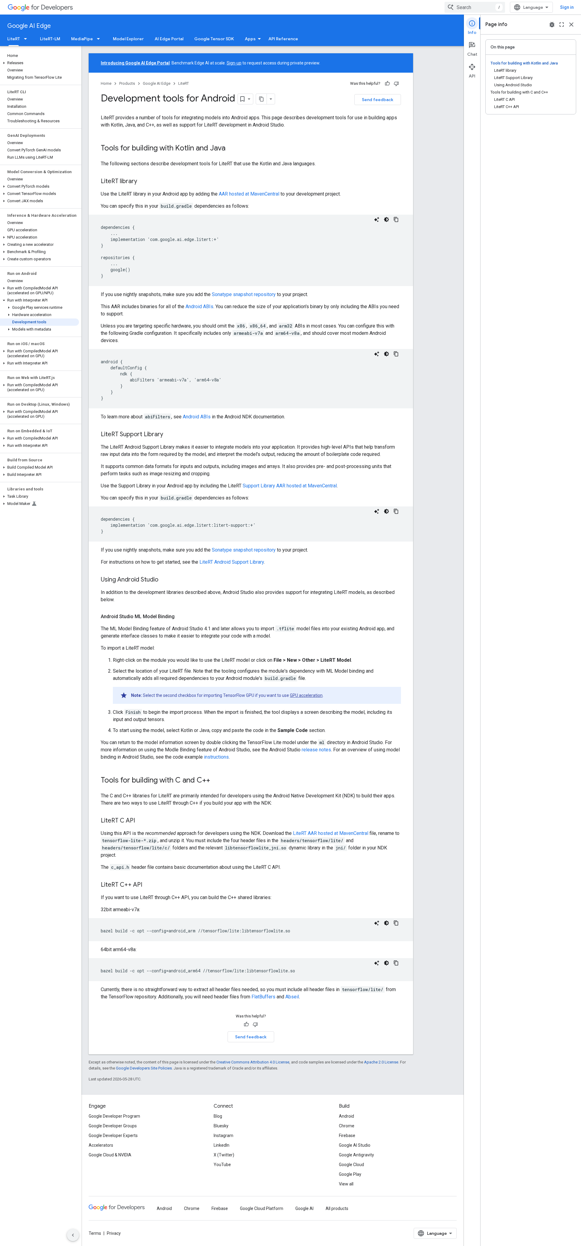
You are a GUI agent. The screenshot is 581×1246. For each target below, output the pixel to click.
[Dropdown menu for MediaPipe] (100, 38)
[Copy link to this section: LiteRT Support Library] (169, 434)
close (571, 24)
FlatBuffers (263, 997)
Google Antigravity (356, 1154)
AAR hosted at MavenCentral (249, 194)
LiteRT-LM (50, 38)
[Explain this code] (377, 219)
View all (346, 1184)
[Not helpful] (396, 83)
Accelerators (101, 1145)
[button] (39, 63)
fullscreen (561, 24)
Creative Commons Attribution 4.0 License (252, 1062)
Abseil (292, 997)
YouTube (222, 1164)
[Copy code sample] (396, 219)
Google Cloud (351, 1164)
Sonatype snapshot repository (244, 294)
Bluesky (221, 1125)
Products (127, 83)
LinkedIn (221, 1145)
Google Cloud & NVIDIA (110, 1154)
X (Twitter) (224, 1154)
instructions (216, 757)
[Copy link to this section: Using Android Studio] (164, 580)
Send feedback (377, 99)
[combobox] (475, 7)
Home (106, 83)
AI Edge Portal (169, 38)
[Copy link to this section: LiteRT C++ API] (148, 885)
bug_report (552, 24)
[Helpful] (387, 83)
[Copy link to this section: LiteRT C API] (141, 821)
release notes (316, 750)
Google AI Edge (29, 26)
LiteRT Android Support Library (231, 562)
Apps (250, 38)
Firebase (347, 1135)
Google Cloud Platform (261, 1208)
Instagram (223, 1135)
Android (346, 1116)
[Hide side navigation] (73, 1235)
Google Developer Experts (113, 1135)
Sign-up (234, 63)
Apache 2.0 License (381, 1062)
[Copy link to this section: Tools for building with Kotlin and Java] (231, 148)
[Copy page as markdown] (261, 99)
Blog (218, 1116)
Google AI (304, 1208)
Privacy (114, 1233)
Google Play (350, 1174)
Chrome (346, 1125)
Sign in (567, 7)
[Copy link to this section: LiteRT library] (143, 181)
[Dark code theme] (386, 219)
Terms (95, 1233)
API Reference (283, 38)
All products (337, 1208)
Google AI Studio (354, 1145)
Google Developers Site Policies (144, 1068)
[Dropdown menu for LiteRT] (27, 38)
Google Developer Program (114, 1116)
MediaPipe (82, 38)
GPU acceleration (306, 695)
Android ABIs (199, 306)
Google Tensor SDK (214, 38)
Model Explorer (128, 38)
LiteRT (13, 38)
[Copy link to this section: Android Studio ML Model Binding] (181, 616)
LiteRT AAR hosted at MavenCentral (330, 833)
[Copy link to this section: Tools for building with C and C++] (216, 780)
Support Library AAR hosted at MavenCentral (290, 486)
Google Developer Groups (113, 1125)
